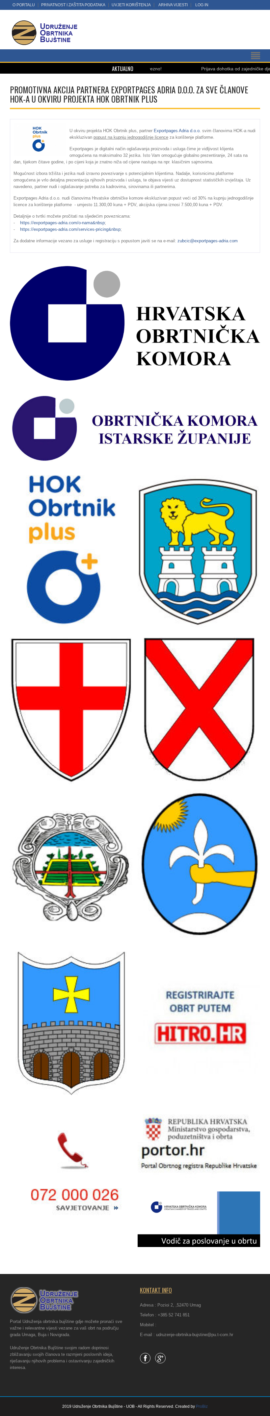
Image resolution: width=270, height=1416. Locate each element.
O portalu (24, 5)
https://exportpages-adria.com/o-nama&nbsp (62, 222)
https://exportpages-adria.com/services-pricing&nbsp (70, 229)
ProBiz (202, 1406)
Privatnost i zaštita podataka (73, 5)
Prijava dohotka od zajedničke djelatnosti (209, 68)
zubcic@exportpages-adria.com (207, 240)
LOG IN (201, 5)
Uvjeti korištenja (131, 5)
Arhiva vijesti (173, 5)
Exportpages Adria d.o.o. (177, 130)
